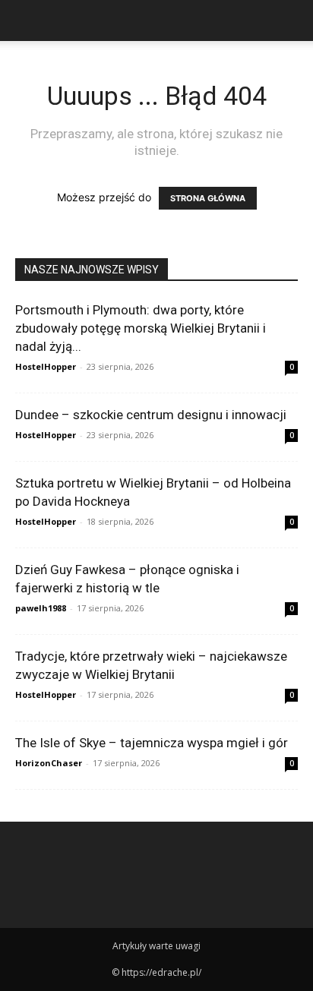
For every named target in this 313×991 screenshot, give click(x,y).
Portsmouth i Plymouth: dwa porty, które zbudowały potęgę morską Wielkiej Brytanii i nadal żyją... (140, 328)
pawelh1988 (40, 608)
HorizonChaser (48, 762)
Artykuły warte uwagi (156, 945)
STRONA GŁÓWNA (207, 198)
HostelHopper (45, 366)
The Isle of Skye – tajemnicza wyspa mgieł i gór (151, 742)
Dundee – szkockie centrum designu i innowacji (150, 414)
